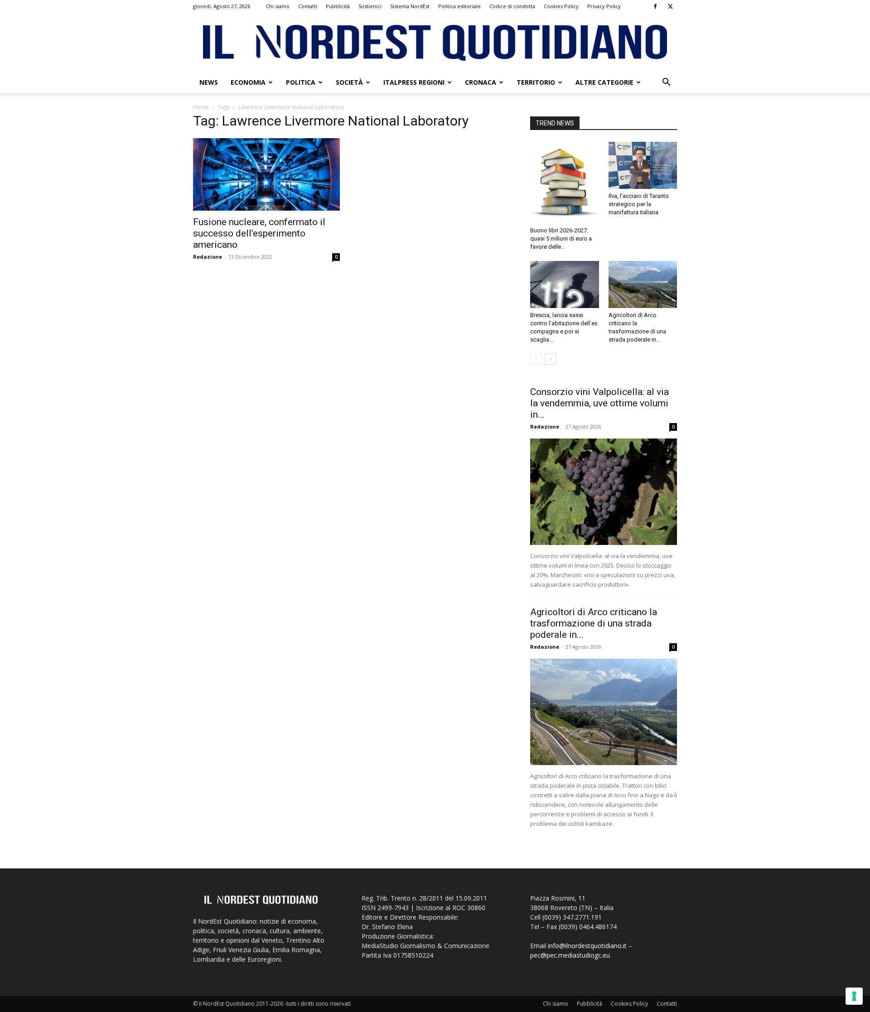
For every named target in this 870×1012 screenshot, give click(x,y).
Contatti (307, 6)
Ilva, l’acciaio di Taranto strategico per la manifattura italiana (639, 204)
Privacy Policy (604, 6)
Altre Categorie (604, 82)
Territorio (536, 82)
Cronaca (480, 82)
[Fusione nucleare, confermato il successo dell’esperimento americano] (266, 174)
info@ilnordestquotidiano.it (587, 945)
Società (349, 82)
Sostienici (370, 6)
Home (201, 107)
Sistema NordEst (410, 6)
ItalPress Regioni (414, 82)
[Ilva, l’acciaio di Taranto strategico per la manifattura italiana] (643, 165)
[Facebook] (655, 6)
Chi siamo (278, 6)
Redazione (207, 256)
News (208, 82)
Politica (300, 82)
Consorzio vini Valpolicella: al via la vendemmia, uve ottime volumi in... (599, 403)
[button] (666, 83)
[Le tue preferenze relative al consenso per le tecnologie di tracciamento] (854, 996)
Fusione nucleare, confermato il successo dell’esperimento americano (259, 233)
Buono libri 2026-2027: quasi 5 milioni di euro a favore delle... (561, 238)
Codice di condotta (512, 6)
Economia (248, 82)
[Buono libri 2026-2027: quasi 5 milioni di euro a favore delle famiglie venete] (564, 182)
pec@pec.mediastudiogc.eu (570, 955)
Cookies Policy (561, 6)
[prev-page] (535, 359)
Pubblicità (338, 6)
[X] (670, 6)
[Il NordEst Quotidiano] (435, 43)
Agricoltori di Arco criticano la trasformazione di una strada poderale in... (593, 623)
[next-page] (550, 359)
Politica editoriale (459, 6)
